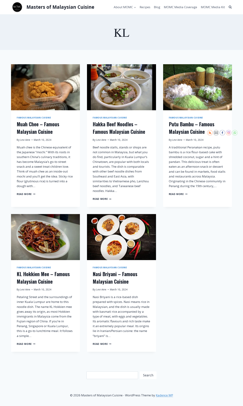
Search (148, 375)
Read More (26, 194)
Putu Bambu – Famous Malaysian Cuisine (191, 127)
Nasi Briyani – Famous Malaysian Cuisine (115, 277)
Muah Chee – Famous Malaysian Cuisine (38, 127)
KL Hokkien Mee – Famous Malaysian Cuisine (43, 277)
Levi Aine (25, 139)
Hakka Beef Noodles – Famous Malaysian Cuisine (119, 127)
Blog (157, 7)
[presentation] (45, 87)
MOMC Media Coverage (180, 7)
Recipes (145, 7)
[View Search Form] (230, 7)
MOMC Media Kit (213, 7)
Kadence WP (164, 395)
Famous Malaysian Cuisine (34, 117)
